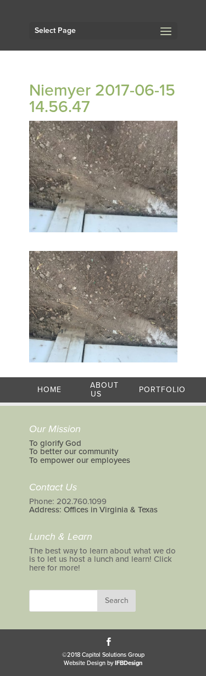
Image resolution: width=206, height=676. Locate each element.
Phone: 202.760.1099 (68, 501)
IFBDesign (128, 663)
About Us (104, 390)
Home (49, 389)
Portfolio (162, 389)
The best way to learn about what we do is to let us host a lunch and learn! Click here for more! (102, 559)
